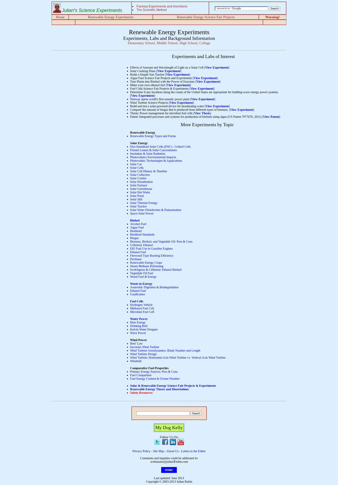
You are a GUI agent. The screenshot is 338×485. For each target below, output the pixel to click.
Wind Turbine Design (143, 354)
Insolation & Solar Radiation (147, 153)
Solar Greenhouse (141, 188)
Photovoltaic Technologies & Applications (156, 160)
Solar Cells (137, 167)
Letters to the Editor (193, 451)
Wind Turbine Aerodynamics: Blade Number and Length (165, 350)
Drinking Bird (138, 326)
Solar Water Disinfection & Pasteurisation (155, 210)
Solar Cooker (138, 178)
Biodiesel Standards (142, 234)
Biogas (134, 238)
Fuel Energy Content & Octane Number (155, 378)
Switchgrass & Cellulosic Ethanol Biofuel (156, 269)
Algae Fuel (137, 227)
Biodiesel (136, 231)
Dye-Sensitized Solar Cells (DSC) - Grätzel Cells (160, 146)
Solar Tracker (138, 206)
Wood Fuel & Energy (143, 276)
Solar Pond (137, 195)
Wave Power (138, 333)
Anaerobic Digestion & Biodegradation (154, 287)
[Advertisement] (86, 81)
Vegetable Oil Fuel (141, 273)
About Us (172, 451)
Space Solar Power (142, 213)
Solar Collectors (140, 174)
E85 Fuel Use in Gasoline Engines (151, 248)
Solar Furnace (138, 185)
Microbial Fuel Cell (142, 312)
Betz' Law (136, 343)
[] (216, 67)
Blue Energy (138, 322)
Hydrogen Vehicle (141, 304)
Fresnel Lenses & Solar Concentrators (153, 150)
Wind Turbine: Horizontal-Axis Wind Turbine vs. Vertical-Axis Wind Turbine (178, 357)
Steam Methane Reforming (146, 266)
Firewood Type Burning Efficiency (151, 255)
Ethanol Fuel (138, 252)
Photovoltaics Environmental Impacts (153, 157)
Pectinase (136, 259)
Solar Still (136, 199)
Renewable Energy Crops (146, 262)
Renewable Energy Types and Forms (153, 136)
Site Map (158, 451)
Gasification (137, 294)
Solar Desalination (141, 181)
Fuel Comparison (140, 375)
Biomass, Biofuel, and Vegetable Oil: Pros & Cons (161, 241)
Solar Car (136, 164)
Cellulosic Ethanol (141, 245)
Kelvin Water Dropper (144, 329)
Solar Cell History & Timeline (148, 171)
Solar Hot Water (140, 192)
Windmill (135, 361)
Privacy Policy (141, 451)
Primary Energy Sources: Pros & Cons (154, 371)
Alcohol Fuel (138, 224)
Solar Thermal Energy (143, 203)
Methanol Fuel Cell (142, 308)
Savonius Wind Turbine (144, 347)
